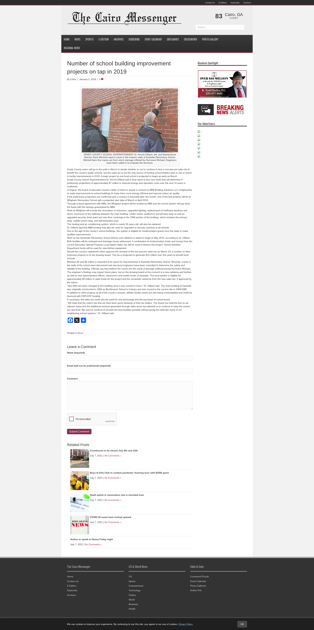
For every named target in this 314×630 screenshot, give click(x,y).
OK (242, 624)
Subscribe (235, 3)
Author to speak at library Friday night (91, 539)
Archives (247, 3)
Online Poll (195, 590)
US (130, 576)
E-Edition (223, 3)
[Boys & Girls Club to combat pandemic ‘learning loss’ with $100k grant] (79, 480)
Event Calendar (153, 39)
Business (133, 604)
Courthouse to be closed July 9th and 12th (114, 450)
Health (132, 608)
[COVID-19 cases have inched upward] (79, 524)
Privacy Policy (185, 624)
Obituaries (173, 39)
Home (67, 39)
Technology (134, 590)
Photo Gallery (210, 39)
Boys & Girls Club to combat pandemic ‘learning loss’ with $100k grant (129, 472)
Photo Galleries (198, 585)
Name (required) (76, 352)
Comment (72, 378)
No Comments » (113, 455)
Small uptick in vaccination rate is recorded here (117, 495)
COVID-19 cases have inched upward (110, 517)
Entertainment (136, 585)
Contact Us (210, 3)
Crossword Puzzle (199, 576)
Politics (132, 595)
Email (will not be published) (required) (89, 365)
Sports (89, 39)
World (132, 599)
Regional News (72, 48)
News (77, 39)
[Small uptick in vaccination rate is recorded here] (79, 502)
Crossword (190, 39)
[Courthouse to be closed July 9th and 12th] (79, 458)
